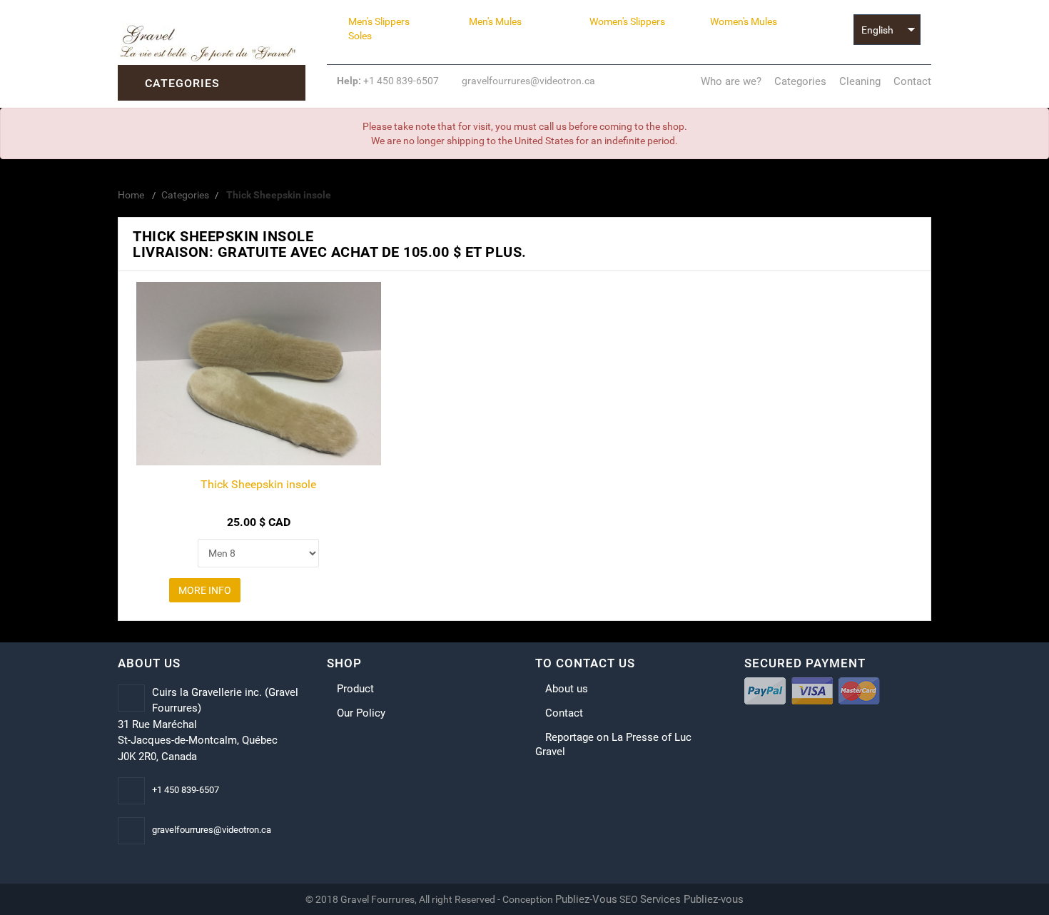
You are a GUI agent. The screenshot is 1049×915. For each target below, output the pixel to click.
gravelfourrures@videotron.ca (527, 80)
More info (204, 590)
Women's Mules (743, 21)
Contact (912, 81)
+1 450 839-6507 (388, 80)
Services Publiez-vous (692, 899)
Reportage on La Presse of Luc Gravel (613, 744)
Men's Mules (495, 21)
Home (131, 195)
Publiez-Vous (586, 899)
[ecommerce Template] (211, 42)
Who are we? (731, 81)
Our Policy (361, 713)
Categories (800, 81)
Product (355, 688)
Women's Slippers (627, 21)
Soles (360, 35)
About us (566, 688)
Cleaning (860, 81)
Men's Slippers (379, 21)
